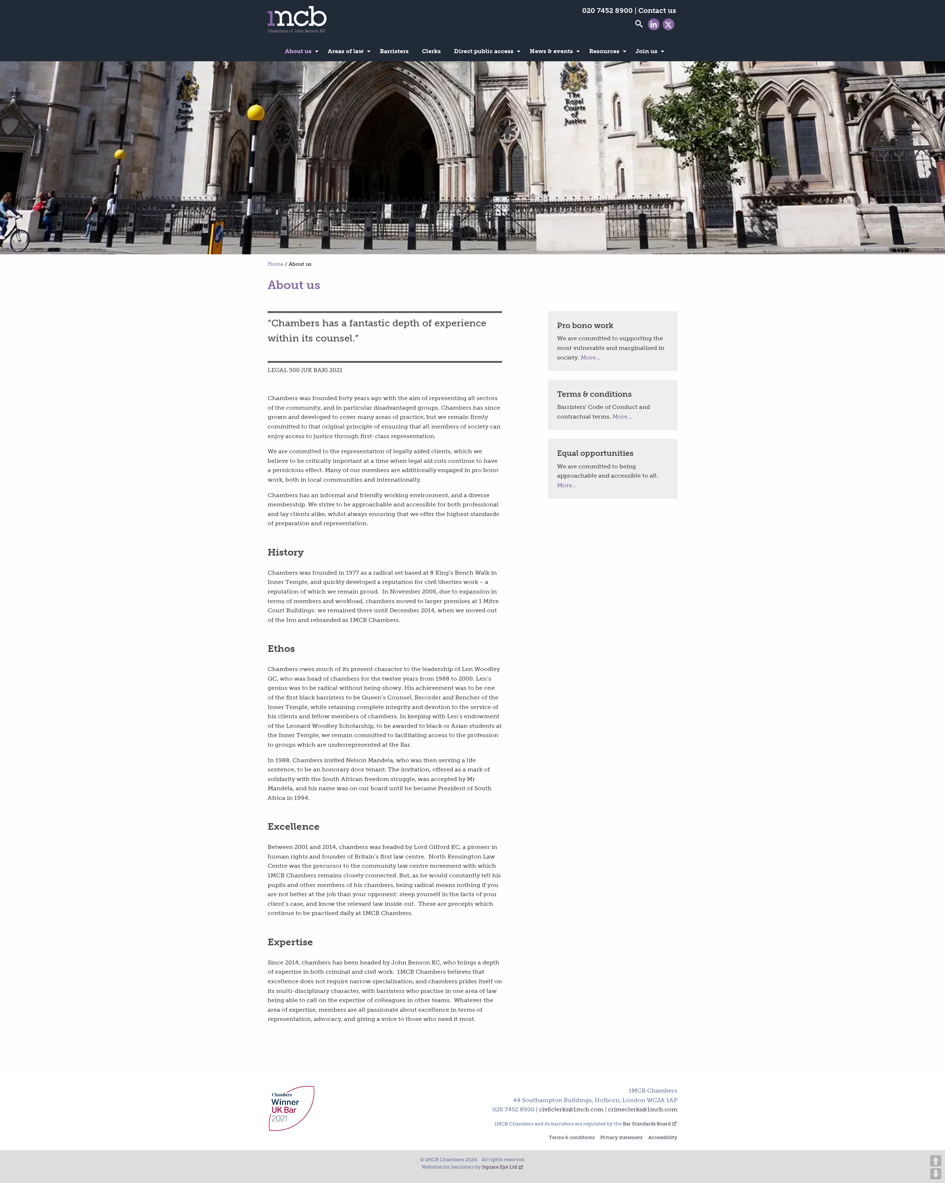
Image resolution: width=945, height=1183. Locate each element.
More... (590, 357)
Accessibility (662, 1137)
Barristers (394, 51)
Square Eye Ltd (499, 1167)
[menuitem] (299, 51)
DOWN (935, 1173)
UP (935, 1160)
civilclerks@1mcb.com (571, 1109)
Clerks (431, 51)
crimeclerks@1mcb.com (642, 1109)
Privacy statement (621, 1137)
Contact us (657, 10)
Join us (646, 51)
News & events (551, 51)
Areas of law (346, 51)
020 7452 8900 (607, 10)
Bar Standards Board (647, 1124)
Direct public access (483, 51)
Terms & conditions (572, 1137)
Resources (604, 51)
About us (298, 51)
